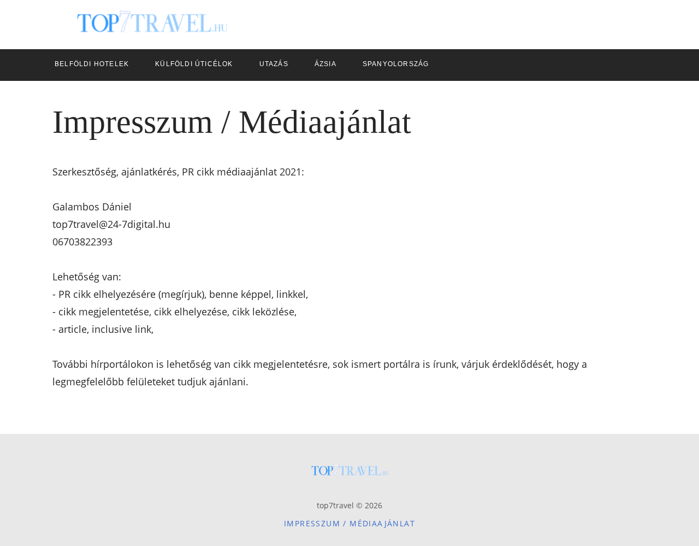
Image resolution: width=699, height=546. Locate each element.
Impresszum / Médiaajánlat (349, 523)
